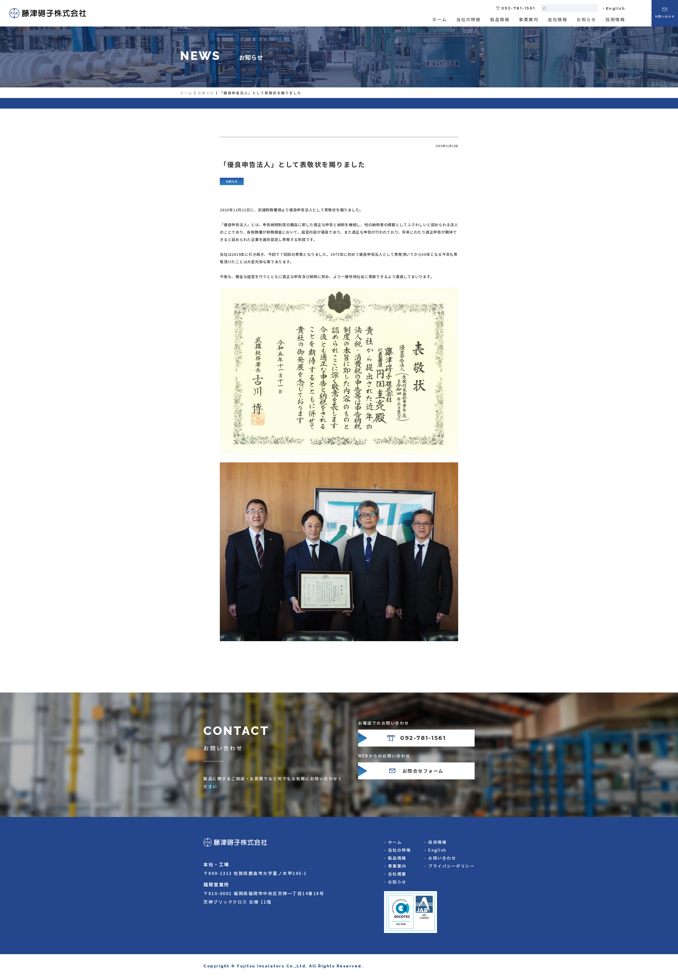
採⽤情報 (615, 19)
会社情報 (557, 19)
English (615, 8)
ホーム (439, 19)
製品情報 (500, 19)
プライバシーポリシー (451, 866)
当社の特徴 (468, 19)
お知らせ (586, 19)
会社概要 (397, 874)
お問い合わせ (442, 858)
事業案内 (528, 19)
